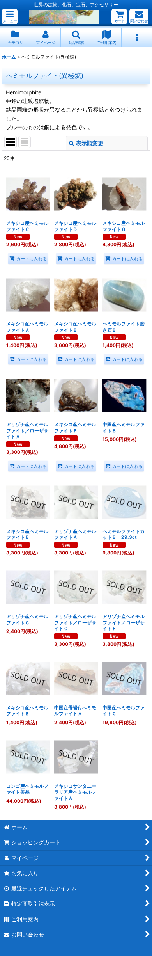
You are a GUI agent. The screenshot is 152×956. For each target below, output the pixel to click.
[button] (10, 16)
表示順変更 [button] (89, 143)
